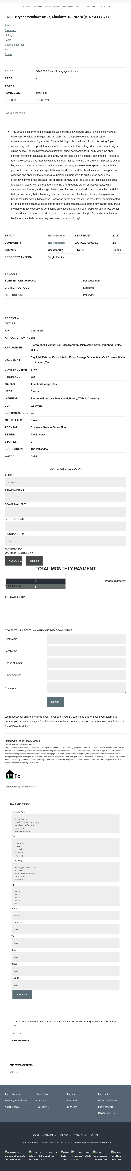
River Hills (72, 1100)
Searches (10, 30)
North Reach (12, 1106)
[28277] (64, 894)
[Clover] (64, 846)
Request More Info (15, 112)
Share (8, 54)
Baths (14, 963)
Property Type (18, 812)
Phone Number (13, 663)
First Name (11, 639)
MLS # (14, 908)
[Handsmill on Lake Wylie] (64, 873)
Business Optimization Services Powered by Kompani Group (87, 1142)
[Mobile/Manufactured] (64, 825)
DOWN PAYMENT (15, 504)
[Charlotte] (64, 843)
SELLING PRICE (14, 489)
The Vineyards (105, 1106)
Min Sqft (15, 977)
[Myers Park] (64, 876)
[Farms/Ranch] (64, 828)
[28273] (64, 897)
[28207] (64, 903)
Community (17, 860)
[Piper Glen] (64, 879)
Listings (9, 35)
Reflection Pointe (107, 1100)
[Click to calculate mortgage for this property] (63, 71)
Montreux (41, 1100)
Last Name (11, 651)
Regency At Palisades (16, 1100)
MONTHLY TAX (14, 548)
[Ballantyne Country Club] (64, 867)
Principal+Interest (115, 581)
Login (8, 40)
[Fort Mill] (64, 849)
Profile (8, 25)
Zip (13, 884)
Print (7, 49)
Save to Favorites (14, 44)
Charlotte (14, 1071)
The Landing (104, 1094)
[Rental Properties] (64, 831)
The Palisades (56, 235)
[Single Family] (64, 819)
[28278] (64, 891)
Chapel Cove (42, 1094)
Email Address (13, 675)
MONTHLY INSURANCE (19, 553)
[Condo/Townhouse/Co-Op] (64, 822)
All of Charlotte (106, 1113)
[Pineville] (64, 852)
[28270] (64, 900)
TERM (8, 475)
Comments (11, 688)
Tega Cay (72, 1106)
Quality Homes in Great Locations (48, 1142)
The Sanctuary (74, 1094)
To (13, 936)
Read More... (18, 1033)
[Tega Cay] (64, 855)
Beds (14, 949)
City (13, 836)
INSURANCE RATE (16, 534)
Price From (17, 922)
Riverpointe (42, 1106)
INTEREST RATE (15, 519)
